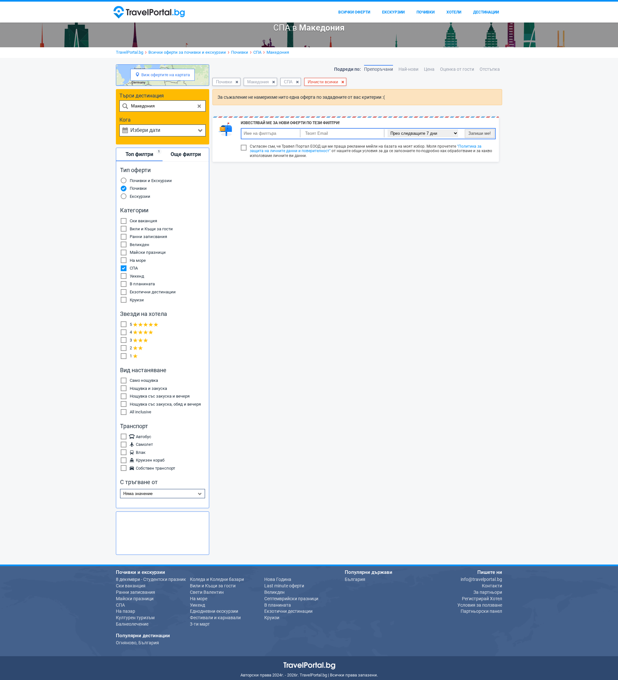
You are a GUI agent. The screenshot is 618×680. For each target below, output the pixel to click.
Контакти (492, 585)
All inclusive (140, 411)
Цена (429, 69)
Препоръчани (378, 69)
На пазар (125, 611)
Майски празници (148, 252)
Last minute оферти (284, 585)
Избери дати (145, 130)
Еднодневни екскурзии (214, 611)
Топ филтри (143, 153)
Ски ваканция (143, 220)
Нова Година (277, 579)
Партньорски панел (481, 611)
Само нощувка (144, 380)
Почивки (138, 188)
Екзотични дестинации (153, 291)
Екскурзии (140, 196)
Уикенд (137, 276)
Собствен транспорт (154, 468)
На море (138, 260)
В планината (142, 283)
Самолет (143, 444)
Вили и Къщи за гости (151, 228)
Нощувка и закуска (148, 388)
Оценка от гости (457, 69)
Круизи (137, 300)
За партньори (487, 592)
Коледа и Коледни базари (217, 579)
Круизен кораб (149, 460)
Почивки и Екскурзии (151, 180)
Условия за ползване (479, 605)
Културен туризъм (135, 617)
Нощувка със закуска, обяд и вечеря (165, 404)
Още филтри (186, 154)
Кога (125, 120)
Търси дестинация (141, 96)
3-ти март (200, 624)
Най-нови (408, 69)
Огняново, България (137, 642)
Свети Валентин (207, 592)
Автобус (142, 436)
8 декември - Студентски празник (151, 579)
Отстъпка (490, 69)
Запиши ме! (479, 133)
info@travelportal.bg (481, 579)
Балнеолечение (132, 624)
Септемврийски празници (291, 598)
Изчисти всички (323, 81)
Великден (139, 244)
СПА (134, 268)
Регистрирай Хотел (482, 598)
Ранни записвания (148, 236)
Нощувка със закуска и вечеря (160, 396)
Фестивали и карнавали (215, 617)
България (355, 579)
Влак (139, 452)
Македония (258, 81)
